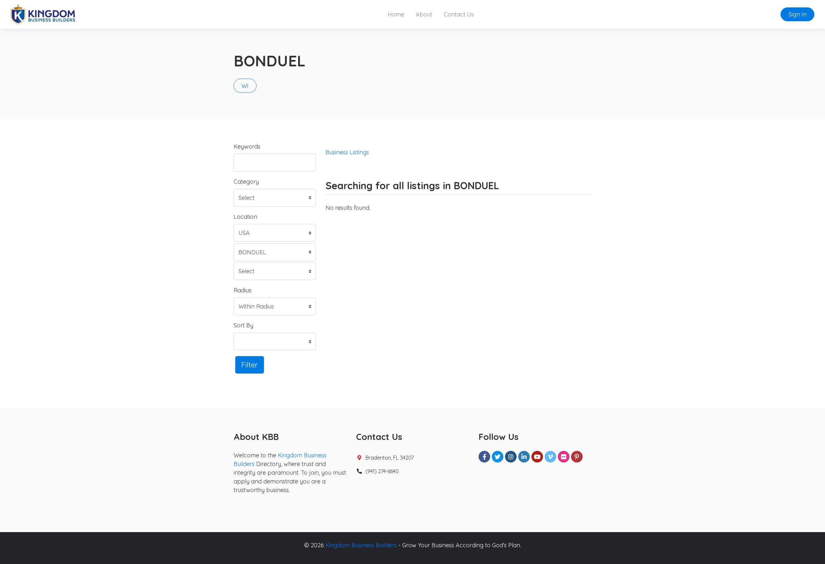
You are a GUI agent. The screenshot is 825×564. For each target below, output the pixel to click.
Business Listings (347, 152)
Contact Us (459, 14)
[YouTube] (537, 456)
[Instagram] (511, 456)
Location (245, 216)
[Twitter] (497, 456)
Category (246, 181)
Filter (249, 364)
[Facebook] (484, 456)
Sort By (243, 325)
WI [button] (244, 86)
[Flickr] (563, 456)
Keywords (247, 146)
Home (396, 14)
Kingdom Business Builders (361, 545)
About (424, 14)
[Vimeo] (550, 456)
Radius (242, 290)
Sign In (798, 14)
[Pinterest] (577, 456)
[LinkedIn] (524, 456)
